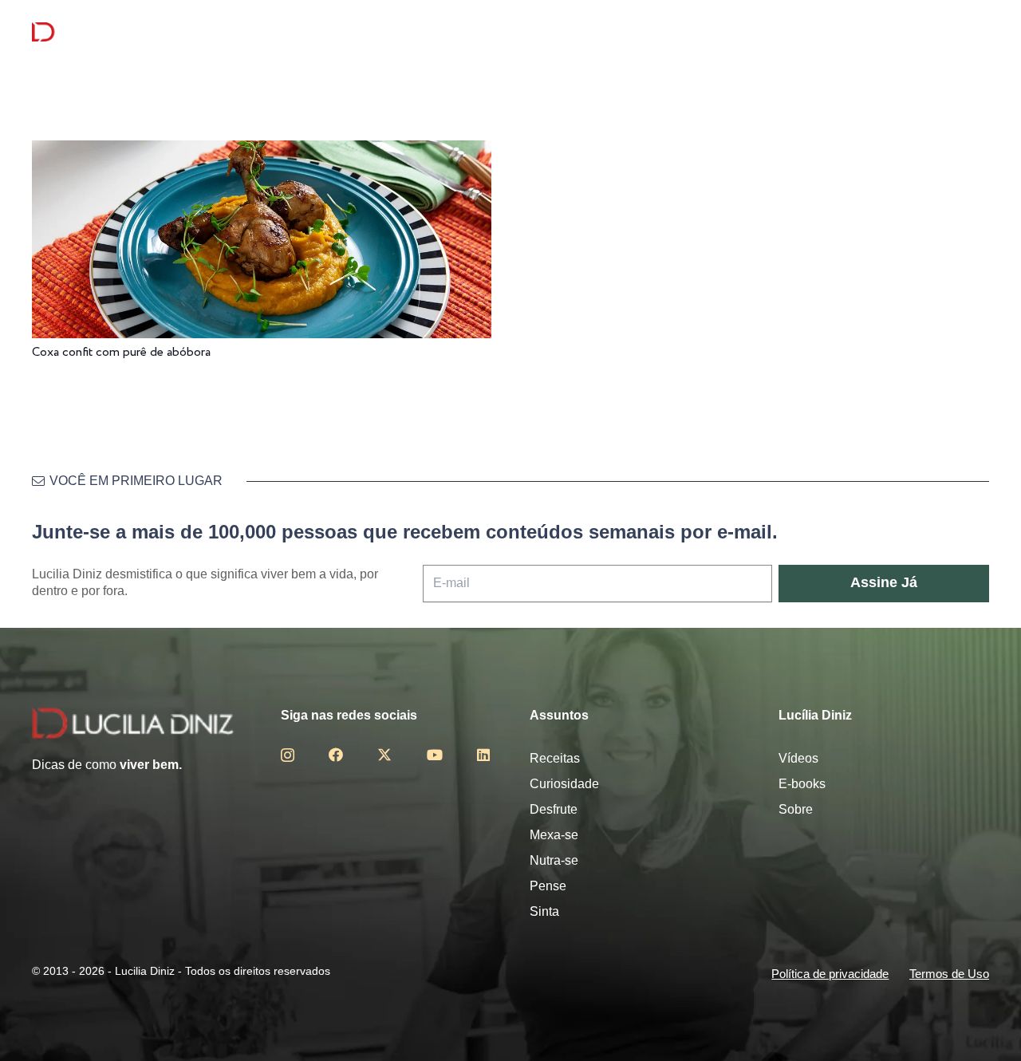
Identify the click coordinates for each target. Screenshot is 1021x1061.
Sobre (796, 809)
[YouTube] (435, 754)
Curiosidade (564, 784)
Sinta (544, 911)
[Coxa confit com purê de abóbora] (261, 151)
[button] (977, 32)
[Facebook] (336, 754)
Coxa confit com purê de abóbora (121, 352)
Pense (548, 886)
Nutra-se (554, 860)
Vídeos (798, 758)
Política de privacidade (830, 973)
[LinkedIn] (483, 754)
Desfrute (554, 809)
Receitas (555, 758)
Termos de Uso (949, 973)
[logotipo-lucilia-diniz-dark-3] (97, 32)
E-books (802, 784)
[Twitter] (384, 754)
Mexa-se (554, 835)
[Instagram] (287, 755)
